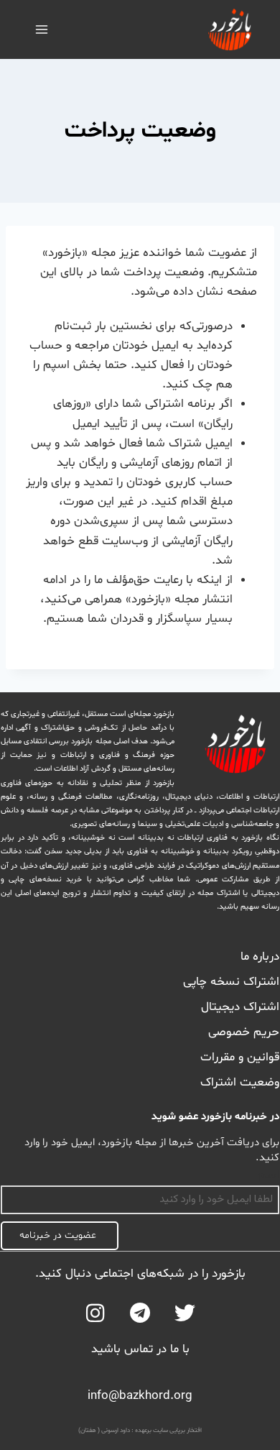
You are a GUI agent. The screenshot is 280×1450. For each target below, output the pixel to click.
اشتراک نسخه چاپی (231, 982)
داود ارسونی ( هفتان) (104, 1430)
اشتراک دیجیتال (240, 1007)
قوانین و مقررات (239, 1057)
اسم (268, 1175)
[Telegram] (140, 1313)
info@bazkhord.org (140, 1395)
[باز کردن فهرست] (42, 29)
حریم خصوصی (243, 1032)
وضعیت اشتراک (239, 1082)
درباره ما (260, 957)
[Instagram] (95, 1313)
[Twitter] (185, 1313)
